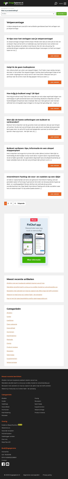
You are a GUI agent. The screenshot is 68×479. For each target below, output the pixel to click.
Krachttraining (11, 336)
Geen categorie (12, 324)
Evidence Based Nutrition (12, 425)
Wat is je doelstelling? (9, 10)
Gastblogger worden (8, 436)
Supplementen (12, 358)
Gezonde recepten (8, 431)
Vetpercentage (12, 362)
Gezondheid (11, 328)
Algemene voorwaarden (31, 475)
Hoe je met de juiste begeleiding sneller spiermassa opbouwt (27, 298)
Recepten (10, 351)
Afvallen (9, 313)
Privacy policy (47, 475)
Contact (4, 460)
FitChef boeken (7, 433)
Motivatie (10, 339)
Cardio (9, 316)
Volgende (21, 203)
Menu (61, 3)
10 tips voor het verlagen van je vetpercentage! (30, 39)
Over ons (4, 439)
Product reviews (12, 347)
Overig (9, 343)
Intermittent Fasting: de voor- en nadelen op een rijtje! (34, 177)
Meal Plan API (6, 442)
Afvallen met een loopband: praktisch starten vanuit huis (25, 283)
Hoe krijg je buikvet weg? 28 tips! (23, 93)
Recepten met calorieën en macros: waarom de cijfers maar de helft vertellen (32, 291)
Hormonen (10, 332)
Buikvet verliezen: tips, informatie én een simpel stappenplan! (30, 149)
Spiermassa (10, 355)
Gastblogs (10, 320)
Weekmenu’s (6, 428)
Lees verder (54, 56)
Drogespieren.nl (13, 3)
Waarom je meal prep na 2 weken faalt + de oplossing (24, 294)
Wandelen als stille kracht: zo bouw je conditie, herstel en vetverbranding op (32, 287)
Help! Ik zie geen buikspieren (21, 67)
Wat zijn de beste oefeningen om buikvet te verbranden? (28, 121)
